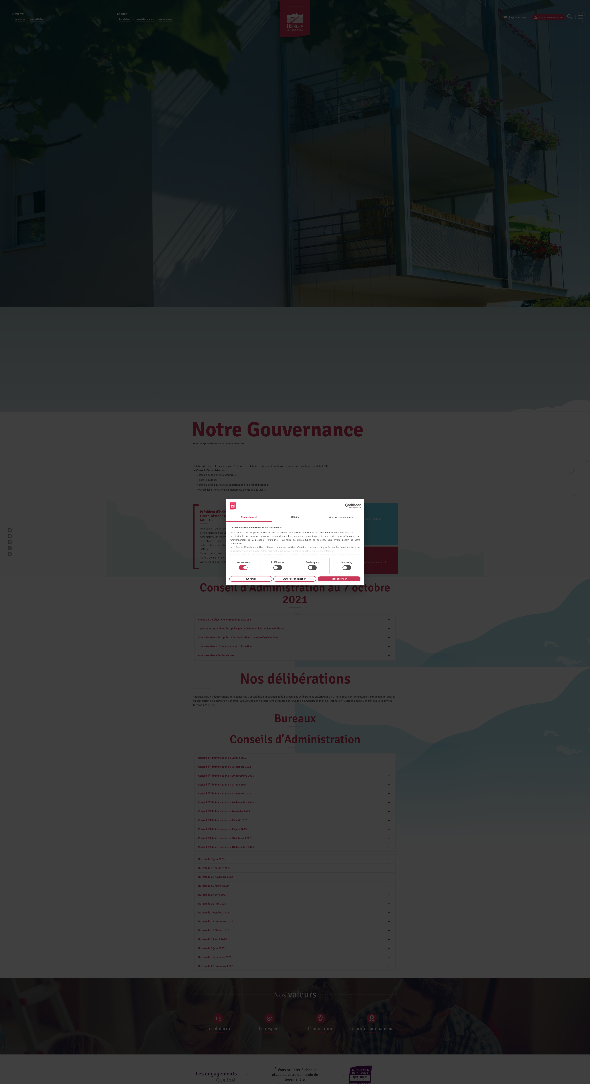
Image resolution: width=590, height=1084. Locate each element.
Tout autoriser (339, 578)
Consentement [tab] (249, 517)
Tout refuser (250, 578)
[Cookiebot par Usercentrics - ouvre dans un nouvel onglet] (347, 505)
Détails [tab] (295, 517)
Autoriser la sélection (294, 578)
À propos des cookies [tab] (341, 517)
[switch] (277, 567)
